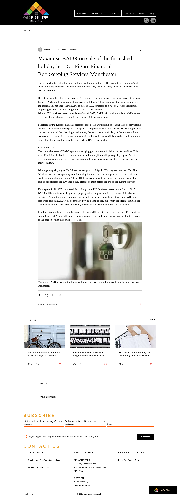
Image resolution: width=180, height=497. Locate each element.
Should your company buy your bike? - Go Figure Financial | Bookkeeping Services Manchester (43, 354)
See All (153, 320)
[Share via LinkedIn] (53, 295)
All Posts (27, 30)
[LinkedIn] (146, 5)
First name (28, 424)
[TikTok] (160, 5)
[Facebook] (133, 5)
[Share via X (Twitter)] (46, 295)
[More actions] (140, 49)
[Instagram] (126, 5)
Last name (69, 424)
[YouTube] (153, 5)
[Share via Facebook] (39, 295)
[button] (39, 415)
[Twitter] (139, 5)
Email (109, 424)
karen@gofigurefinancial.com (48, 460)
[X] (119, 5)
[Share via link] (60, 295)
